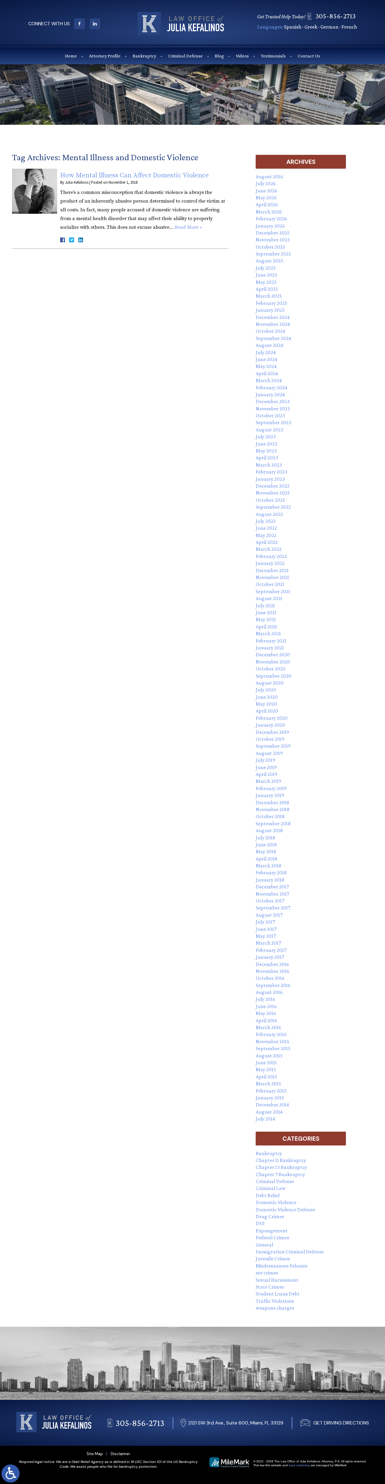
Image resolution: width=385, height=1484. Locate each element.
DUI (260, 1223)
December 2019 (272, 732)
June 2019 (266, 767)
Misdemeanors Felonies (281, 1266)
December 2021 (272, 570)
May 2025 (266, 282)
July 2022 (266, 521)
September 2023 (273, 422)
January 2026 (270, 226)
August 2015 (269, 1056)
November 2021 (272, 577)
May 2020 (266, 704)
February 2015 (271, 1091)
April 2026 (267, 204)
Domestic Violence (276, 1202)
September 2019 (273, 746)
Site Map (95, 1453)
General (264, 1245)
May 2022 (266, 535)
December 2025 (273, 233)
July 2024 (266, 352)
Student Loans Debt (278, 1294)
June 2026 (266, 191)
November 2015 (272, 1041)
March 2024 (269, 380)
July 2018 (265, 838)
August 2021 (269, 598)
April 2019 (266, 774)
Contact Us (309, 55)
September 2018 (273, 823)
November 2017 (272, 894)
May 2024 (266, 366)
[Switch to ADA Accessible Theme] (11, 1473)
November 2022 (273, 493)
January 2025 (270, 310)
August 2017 (269, 915)
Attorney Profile (105, 55)
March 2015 (268, 1084)
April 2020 (267, 711)
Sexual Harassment (277, 1280)
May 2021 (266, 619)
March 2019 (268, 781)
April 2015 (266, 1077)
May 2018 (266, 851)
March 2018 (268, 866)
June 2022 (266, 528)
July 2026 (266, 183)
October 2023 (270, 415)
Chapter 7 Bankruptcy (280, 1174)
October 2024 (270, 331)
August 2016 (269, 992)
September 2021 (273, 591)
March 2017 (268, 943)
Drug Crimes (270, 1216)
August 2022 (269, 514)
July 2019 (265, 760)
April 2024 (267, 373)
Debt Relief (268, 1195)
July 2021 (265, 605)
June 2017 (266, 929)
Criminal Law (270, 1188)
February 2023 (271, 472)
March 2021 (268, 633)
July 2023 (266, 437)
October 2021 (270, 584)
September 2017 (273, 908)
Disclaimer (120, 1453)
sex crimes (267, 1273)
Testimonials (273, 55)
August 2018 (269, 830)
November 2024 (273, 324)
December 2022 (272, 486)
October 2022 (270, 500)
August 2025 (269, 261)
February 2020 (272, 718)
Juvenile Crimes (273, 1259)
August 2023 (269, 430)
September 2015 (273, 1048)
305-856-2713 (336, 16)
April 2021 (266, 627)
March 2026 (269, 212)
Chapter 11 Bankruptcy (281, 1160)
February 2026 (271, 219)
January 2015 (270, 1098)
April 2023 (267, 458)
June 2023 (266, 444)
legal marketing (299, 1465)
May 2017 (266, 936)
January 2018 (270, 880)
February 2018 (271, 872)
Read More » (188, 227)
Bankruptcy (144, 55)
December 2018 (272, 802)
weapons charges (275, 1308)
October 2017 (270, 901)
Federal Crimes (272, 1237)
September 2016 (273, 985)
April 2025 (267, 289)
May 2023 (266, 451)
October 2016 (270, 978)
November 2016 (272, 971)
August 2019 (269, 753)
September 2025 (273, 254)
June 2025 (266, 275)
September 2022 (273, 507)
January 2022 (270, 563)
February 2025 (271, 303)
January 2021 (270, 648)
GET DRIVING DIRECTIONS (341, 1423)
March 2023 (269, 465)
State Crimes (270, 1287)
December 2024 (273, 317)
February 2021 (271, 641)
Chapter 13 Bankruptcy (281, 1167)
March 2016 (268, 1027)
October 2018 (270, 816)
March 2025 (269, 296)
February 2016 (271, 1034)
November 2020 (273, 662)
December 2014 (272, 1105)
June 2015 (266, 1062)
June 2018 (266, 845)
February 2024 (271, 388)
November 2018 (272, 809)
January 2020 (270, 725)
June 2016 (266, 1006)
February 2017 (271, 950)
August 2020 (270, 683)
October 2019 (270, 739)
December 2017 (272, 887)
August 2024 (269, 345)
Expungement (272, 1231)
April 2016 (266, 1020)
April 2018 (266, 859)
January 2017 (270, 957)
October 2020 (270, 669)
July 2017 (265, 922)
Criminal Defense (185, 55)
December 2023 (273, 401)
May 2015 (266, 1069)
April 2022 (267, 542)
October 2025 (270, 247)
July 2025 (266, 268)
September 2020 (273, 676)
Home (71, 55)
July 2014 (265, 1119)
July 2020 (266, 690)
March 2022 (269, 549)
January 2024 (270, 394)
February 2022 (271, 556)
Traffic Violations (275, 1301)
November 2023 (273, 409)
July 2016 (265, 999)
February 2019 (271, 788)
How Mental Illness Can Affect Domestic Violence (134, 175)
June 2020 (267, 697)
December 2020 (273, 655)
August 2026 (269, 176)
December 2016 (272, 964)
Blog (219, 55)
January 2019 (270, 795)
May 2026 (266, 198)
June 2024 (266, 359)
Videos (242, 55)
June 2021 (266, 612)
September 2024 (273, 338)
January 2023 (270, 479)
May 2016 (266, 1013)
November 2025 (273, 240)
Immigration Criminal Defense (290, 1252)
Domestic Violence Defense (285, 1210)
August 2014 (269, 1112)
